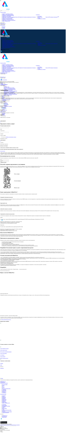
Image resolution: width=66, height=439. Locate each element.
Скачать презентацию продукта (6, 319)
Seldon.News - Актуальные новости (7, 17)
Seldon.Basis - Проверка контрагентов (8, 15)
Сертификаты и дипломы (41, 18)
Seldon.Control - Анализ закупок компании (8, 43)
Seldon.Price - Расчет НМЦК (6, 16)
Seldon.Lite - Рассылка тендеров (7, 18)
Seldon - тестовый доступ (6, 47)
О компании (38, 14)
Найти (1, 426)
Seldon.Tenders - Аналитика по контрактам (8, 20)
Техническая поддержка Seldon (7, 411)
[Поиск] (0, 11)
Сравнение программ (5, 412)
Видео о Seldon (40, 43)
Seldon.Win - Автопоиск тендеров (7, 13)
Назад (6, 86)
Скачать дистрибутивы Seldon (6, 410)
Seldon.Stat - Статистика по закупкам (8, 19)
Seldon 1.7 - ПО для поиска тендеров (8, 14)
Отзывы (39, 17)
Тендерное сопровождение (6, 388)
